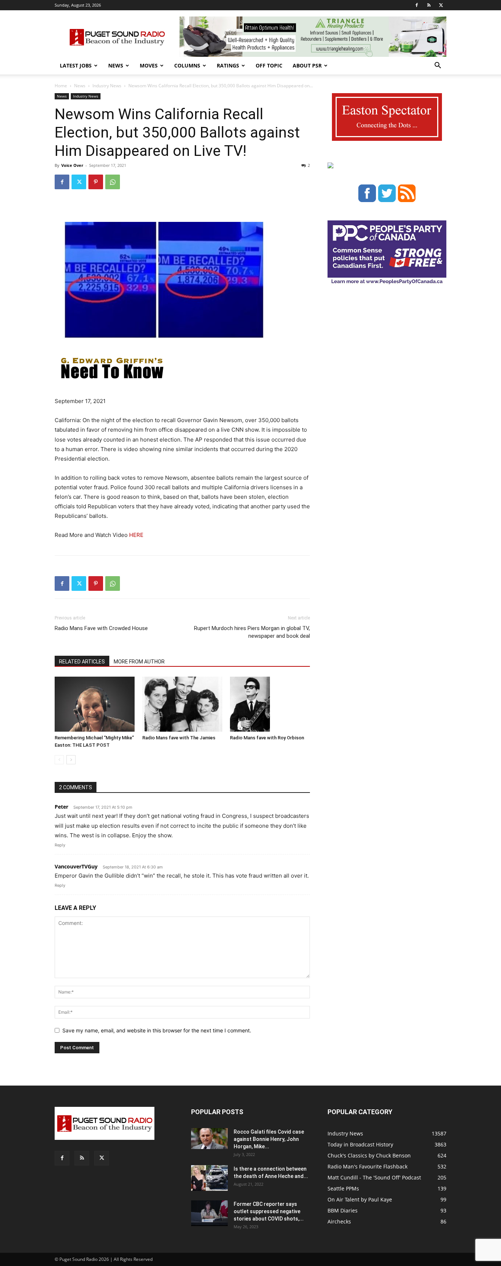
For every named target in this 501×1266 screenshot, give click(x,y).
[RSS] (428, 5)
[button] (437, 66)
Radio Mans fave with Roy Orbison (267, 737)
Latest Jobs (76, 65)
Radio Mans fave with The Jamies (178, 737)
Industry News (106, 86)
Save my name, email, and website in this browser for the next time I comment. (156, 1030)
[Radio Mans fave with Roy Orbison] (270, 704)
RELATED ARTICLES (82, 662)
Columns (187, 65)
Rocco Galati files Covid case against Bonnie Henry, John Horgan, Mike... (269, 1139)
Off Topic (269, 65)
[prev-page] (59, 759)
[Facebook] (416, 5)
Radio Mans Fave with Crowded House (101, 628)
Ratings (228, 65)
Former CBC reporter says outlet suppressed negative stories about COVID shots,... (269, 1211)
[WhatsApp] (112, 182)
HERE (135, 534)
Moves (149, 65)
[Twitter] (440, 5)
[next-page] (71, 759)
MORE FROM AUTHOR (139, 662)
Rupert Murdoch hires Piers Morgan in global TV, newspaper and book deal (252, 632)
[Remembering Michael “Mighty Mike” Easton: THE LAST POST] (95, 704)
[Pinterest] (95, 182)
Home (61, 86)
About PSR (307, 65)
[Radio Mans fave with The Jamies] (182, 704)
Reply (60, 845)
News (115, 65)
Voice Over (72, 165)
